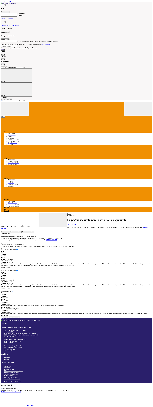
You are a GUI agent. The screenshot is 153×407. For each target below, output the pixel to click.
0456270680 (10, 332)
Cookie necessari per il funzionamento (11, 244)
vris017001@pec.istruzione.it (23, 335)
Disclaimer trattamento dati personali (11, 392)
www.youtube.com (6, 291)
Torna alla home (71, 224)
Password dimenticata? (7, 18)
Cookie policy (8, 366)
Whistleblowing (8, 375)
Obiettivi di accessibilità (11, 374)
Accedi (3, 4)
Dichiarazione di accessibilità (12, 372)
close (2, 116)
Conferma (9, 99)
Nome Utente (21, 13)
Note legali (7, 367)
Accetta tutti (27, 232)
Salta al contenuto (6, 1)
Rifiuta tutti (15, 232)
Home (69, 214)
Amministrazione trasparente (12, 379)
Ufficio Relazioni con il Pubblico (13, 371)
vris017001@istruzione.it (22, 333)
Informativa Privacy (9, 369)
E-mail (19, 41)
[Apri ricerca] (138, 109)
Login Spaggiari (46, 44)
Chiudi (3, 54)
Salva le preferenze (14, 317)
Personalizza (4, 232)
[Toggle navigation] (15, 109)
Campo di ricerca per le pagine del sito (11, 226)
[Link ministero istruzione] (8, 3)
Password (20, 15)
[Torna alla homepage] (76, 101)
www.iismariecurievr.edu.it (8, 249)
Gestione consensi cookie (11, 377)
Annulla (3, 99)
